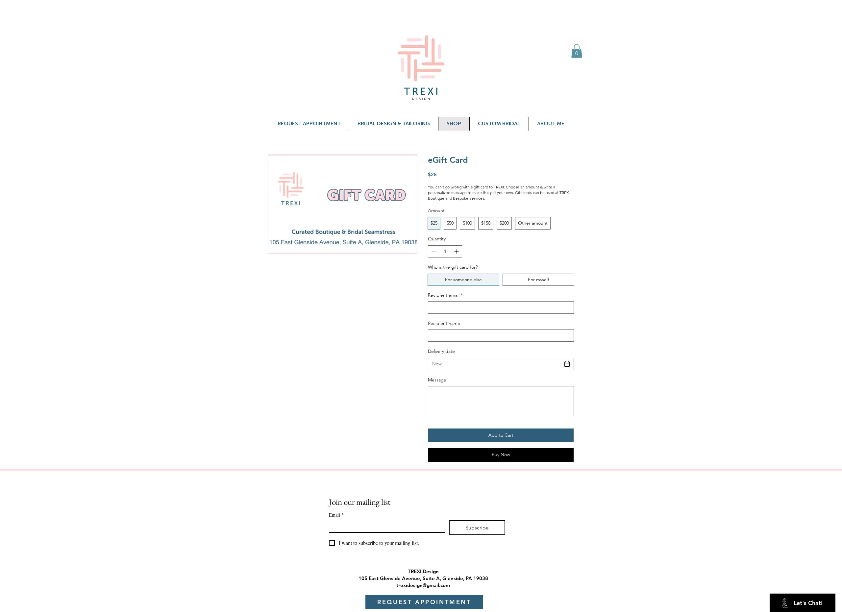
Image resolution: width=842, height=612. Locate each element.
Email (336, 515)
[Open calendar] (567, 364)
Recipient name (444, 323)
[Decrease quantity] (433, 251)
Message (437, 380)
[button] (576, 51)
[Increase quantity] (457, 251)
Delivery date (441, 351)
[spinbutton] (445, 251)
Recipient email (445, 295)
